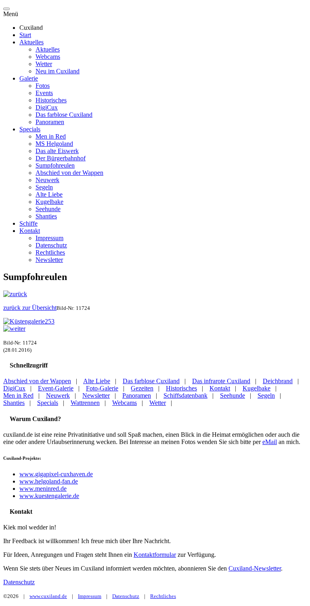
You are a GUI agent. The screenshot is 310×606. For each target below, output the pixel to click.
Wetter (44, 63)
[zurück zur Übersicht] (28, 321)
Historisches (51, 100)
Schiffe (28, 223)
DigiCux (47, 107)
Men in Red (51, 136)
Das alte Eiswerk (57, 150)
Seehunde (48, 208)
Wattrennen (85, 402)
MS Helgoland (54, 143)
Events (44, 92)
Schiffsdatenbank (185, 395)
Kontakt (29, 230)
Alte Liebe (49, 194)
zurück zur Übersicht (30, 307)
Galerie (28, 78)
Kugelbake (49, 201)
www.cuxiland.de (48, 596)
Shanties (46, 216)
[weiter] (14, 328)
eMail (269, 441)
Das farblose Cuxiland (64, 114)
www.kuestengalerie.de (49, 495)
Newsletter (49, 259)
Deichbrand (278, 381)
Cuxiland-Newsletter (254, 568)
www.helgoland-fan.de (48, 481)
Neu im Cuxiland (58, 71)
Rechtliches (50, 252)
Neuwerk (47, 179)
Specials (29, 129)
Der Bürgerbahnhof (61, 158)
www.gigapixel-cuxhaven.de (56, 474)
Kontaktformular (155, 554)
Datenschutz (51, 245)
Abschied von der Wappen (69, 172)
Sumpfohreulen (55, 165)
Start (25, 34)
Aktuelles (31, 42)
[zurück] (15, 294)
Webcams (48, 56)
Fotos (43, 85)
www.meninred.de (43, 488)
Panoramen (50, 121)
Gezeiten (142, 388)
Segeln (44, 187)
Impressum (49, 238)
